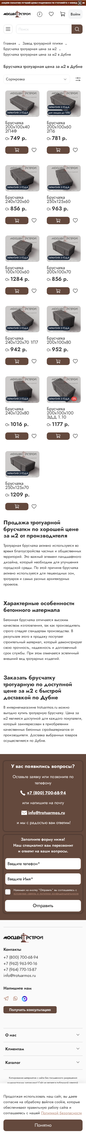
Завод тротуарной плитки (42, 43)
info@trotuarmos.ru (46, 813)
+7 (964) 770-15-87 (19, 969)
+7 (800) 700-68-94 (46, 793)
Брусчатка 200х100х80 (59, 340)
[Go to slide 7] (31, 114)
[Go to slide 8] (34, 114)
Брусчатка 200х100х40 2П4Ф (17, 126)
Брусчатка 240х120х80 (17, 410)
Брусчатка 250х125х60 (59, 199)
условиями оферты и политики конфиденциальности (46, 893)
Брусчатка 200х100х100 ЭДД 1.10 (60, 412)
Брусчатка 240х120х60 (17, 199)
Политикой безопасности (61, 1113)
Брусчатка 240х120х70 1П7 (21, 340)
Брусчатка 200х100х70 (59, 269)
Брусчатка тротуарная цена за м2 (30, 48)
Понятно (43, 1125)
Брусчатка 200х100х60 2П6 (59, 126)
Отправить (43, 905)
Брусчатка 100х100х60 (17, 269)
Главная (9, 43)
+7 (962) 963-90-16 (20, 963)
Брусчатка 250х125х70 (17, 485)
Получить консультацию (30, 1010)
